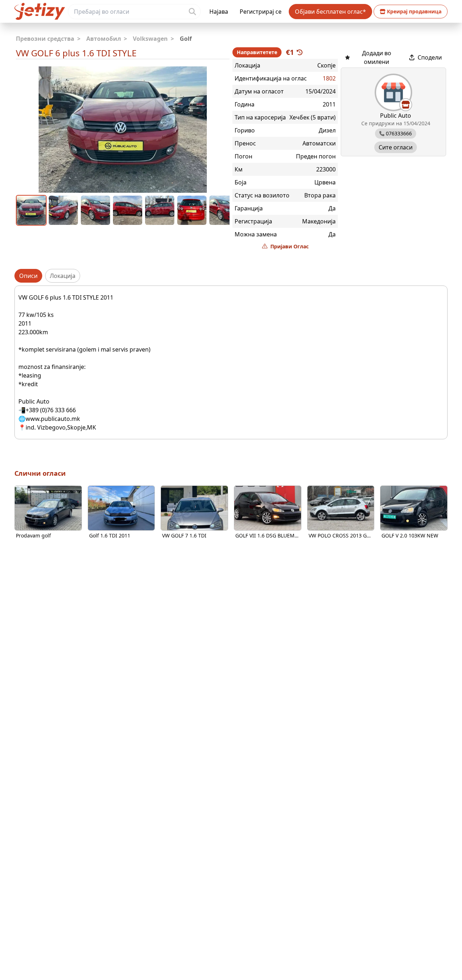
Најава (218, 12)
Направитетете (257, 52)
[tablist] (231, 276)
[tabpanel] (231, 362)
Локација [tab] (62, 276)
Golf (186, 39)
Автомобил (106, 39)
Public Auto (395, 115)
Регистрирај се (261, 12)
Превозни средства (48, 39)
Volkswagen (153, 39)
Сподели (430, 57)
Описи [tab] (28, 276)
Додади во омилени (376, 57)
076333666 (399, 133)
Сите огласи (396, 147)
